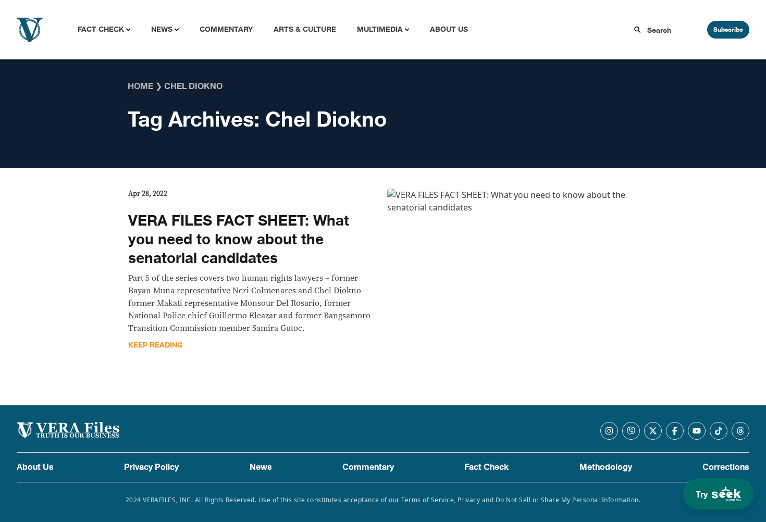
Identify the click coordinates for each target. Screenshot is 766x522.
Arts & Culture (305, 29)
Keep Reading (155, 345)
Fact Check (101, 29)
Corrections (725, 467)
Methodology (605, 467)
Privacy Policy (151, 467)
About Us (449, 29)
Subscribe (728, 29)
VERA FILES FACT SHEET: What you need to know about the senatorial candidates (238, 239)
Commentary (226, 29)
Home (140, 86)
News (161, 29)
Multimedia (380, 29)
